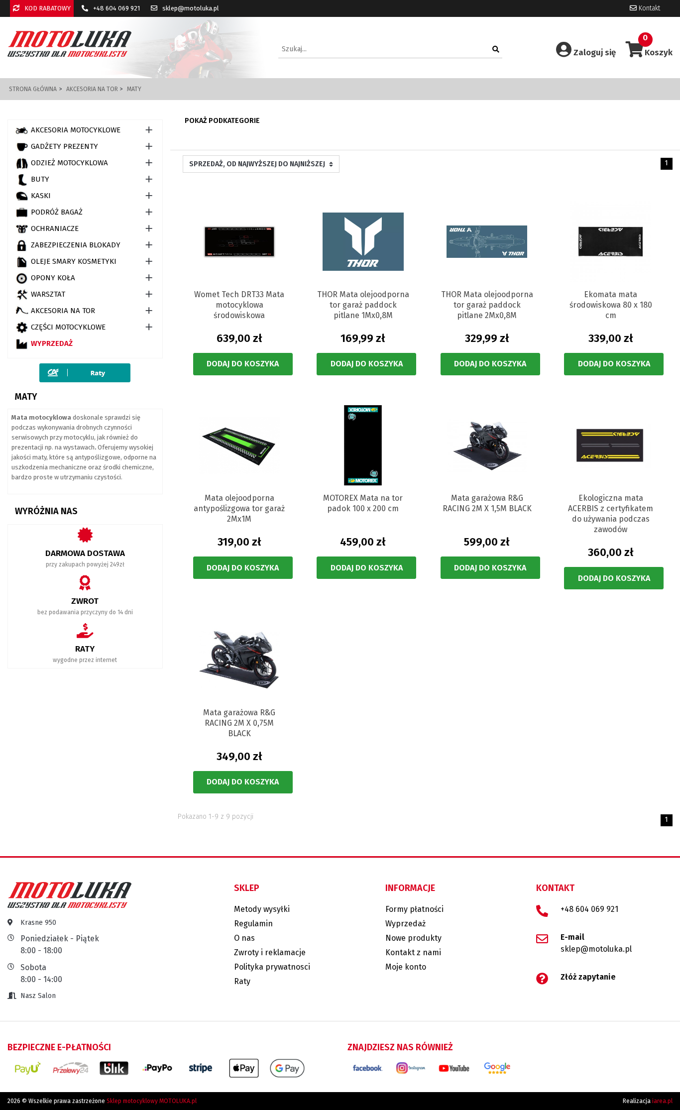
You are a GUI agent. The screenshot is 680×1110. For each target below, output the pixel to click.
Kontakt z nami (413, 952)
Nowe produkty (413, 938)
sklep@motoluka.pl (190, 8)
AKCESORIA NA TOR (63, 310)
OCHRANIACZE (55, 228)
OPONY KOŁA (53, 277)
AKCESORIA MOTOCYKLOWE (75, 129)
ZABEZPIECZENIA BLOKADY (75, 244)
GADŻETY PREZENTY (64, 146)
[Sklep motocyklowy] (69, 43)
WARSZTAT (48, 294)
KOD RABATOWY (47, 8)
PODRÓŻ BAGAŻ (57, 212)
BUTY (40, 179)
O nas (244, 938)
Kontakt (648, 8)
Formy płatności (414, 909)
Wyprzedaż (52, 343)
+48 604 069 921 (116, 8)
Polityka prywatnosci (272, 967)
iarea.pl (662, 1101)
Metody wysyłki (262, 909)
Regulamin (253, 923)
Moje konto (405, 967)
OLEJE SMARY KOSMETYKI (73, 261)
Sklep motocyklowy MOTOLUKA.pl (152, 1101)
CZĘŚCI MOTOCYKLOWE (68, 327)
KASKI (41, 195)
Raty (242, 981)
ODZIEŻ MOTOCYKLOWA (69, 162)
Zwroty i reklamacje (270, 952)
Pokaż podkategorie (222, 120)
